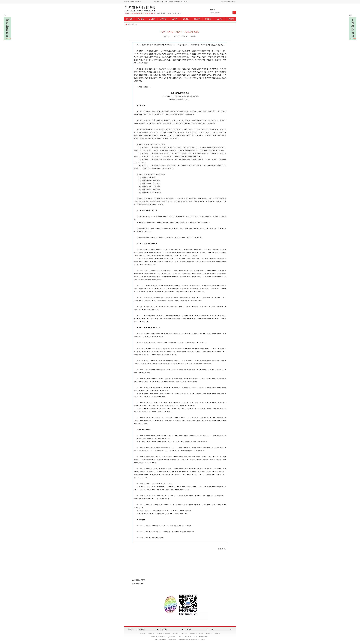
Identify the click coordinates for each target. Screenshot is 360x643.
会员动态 (174, 19)
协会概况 (141, 19)
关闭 (5, 15)
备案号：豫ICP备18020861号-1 (201, 637)
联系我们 (234, 1)
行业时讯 (159, 633)
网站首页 (129, 19)
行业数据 (208, 19)
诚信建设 (186, 19)
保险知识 (197, 19)
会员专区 (219, 19)
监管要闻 (163, 19)
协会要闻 (152, 19)
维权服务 (184, 633)
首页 (129, 24)
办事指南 (231, 19)
